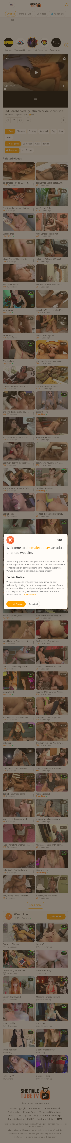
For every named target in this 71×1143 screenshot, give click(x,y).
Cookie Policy (29, 594)
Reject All (33, 604)
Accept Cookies (16, 604)
